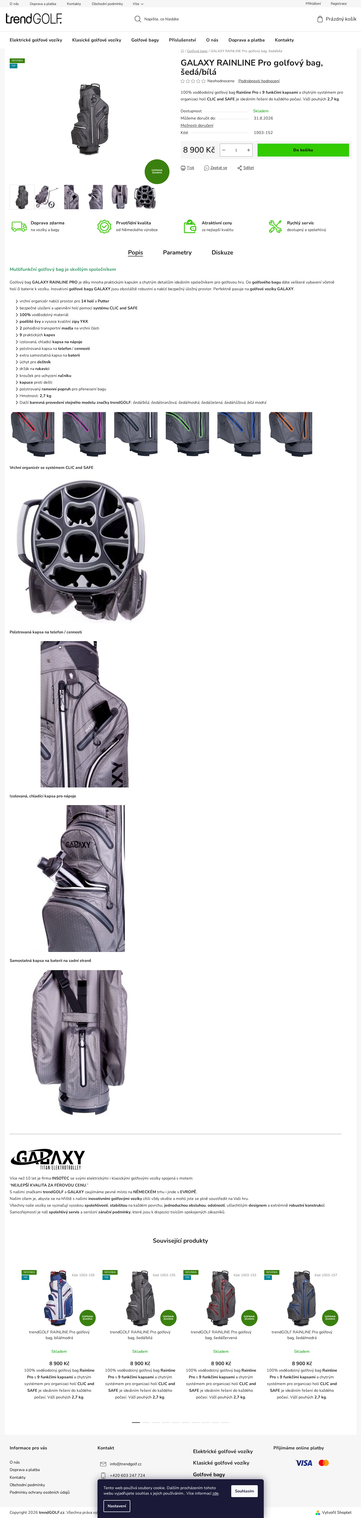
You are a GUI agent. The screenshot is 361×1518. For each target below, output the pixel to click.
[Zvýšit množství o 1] (248, 150)
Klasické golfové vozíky (221, 1462)
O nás (14, 3)
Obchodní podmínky (107, 3)
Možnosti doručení (197, 125)
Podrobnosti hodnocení (259, 81)
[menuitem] (36, 40)
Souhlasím (244, 1491)
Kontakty (74, 3)
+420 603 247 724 (127, 1475)
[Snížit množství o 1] (224, 150)
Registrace (339, 3)
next (348, 1345)
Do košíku (303, 150)
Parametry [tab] (177, 252)
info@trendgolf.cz (125, 1464)
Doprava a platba (43, 3)
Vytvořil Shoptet (337, 1512)
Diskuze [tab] (222, 252)
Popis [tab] (135, 252)
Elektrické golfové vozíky (223, 1451)
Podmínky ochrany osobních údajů (40, 1492)
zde (215, 1493)
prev (14, 1345)
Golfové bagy (209, 1474)
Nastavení (117, 1506)
